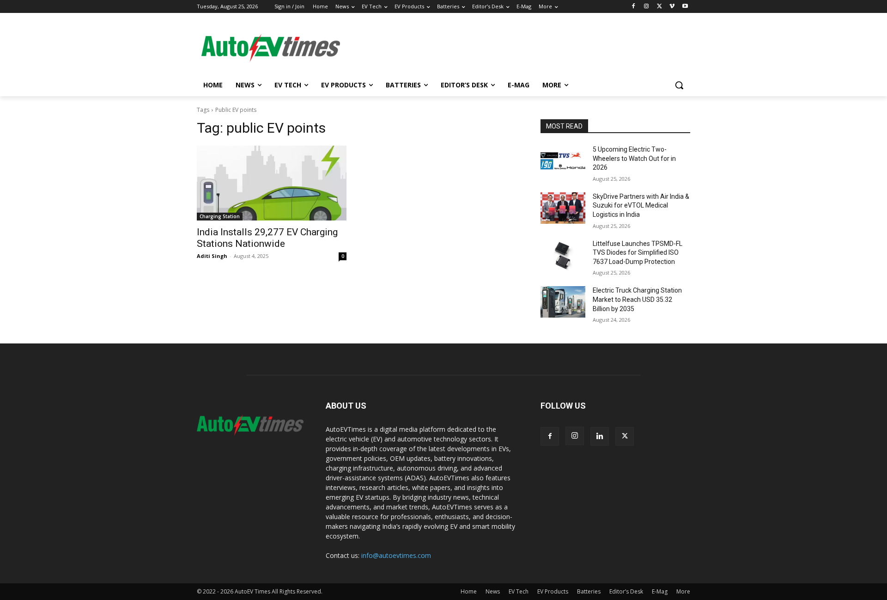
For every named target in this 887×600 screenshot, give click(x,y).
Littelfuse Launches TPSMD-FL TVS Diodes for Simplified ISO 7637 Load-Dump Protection (637, 252)
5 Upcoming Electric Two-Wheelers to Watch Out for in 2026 (634, 158)
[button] (679, 85)
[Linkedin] (599, 436)
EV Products (552, 591)
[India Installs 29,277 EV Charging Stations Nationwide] (271, 183)
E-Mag (660, 591)
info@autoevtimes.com (396, 555)
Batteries (589, 591)
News (493, 591)
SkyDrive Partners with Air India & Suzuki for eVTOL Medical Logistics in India (641, 205)
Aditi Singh (212, 255)
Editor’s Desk (626, 591)
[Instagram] (646, 6)
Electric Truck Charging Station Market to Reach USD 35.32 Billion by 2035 (637, 299)
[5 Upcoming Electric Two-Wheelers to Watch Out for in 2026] (563, 161)
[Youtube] (685, 6)
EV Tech (519, 591)
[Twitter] (659, 6)
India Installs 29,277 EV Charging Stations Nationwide (267, 238)
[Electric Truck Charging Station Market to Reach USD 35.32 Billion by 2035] (563, 302)
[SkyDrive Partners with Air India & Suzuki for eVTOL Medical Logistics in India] (563, 208)
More (683, 591)
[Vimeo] (672, 6)
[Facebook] (633, 6)
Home (469, 591)
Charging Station (220, 216)
